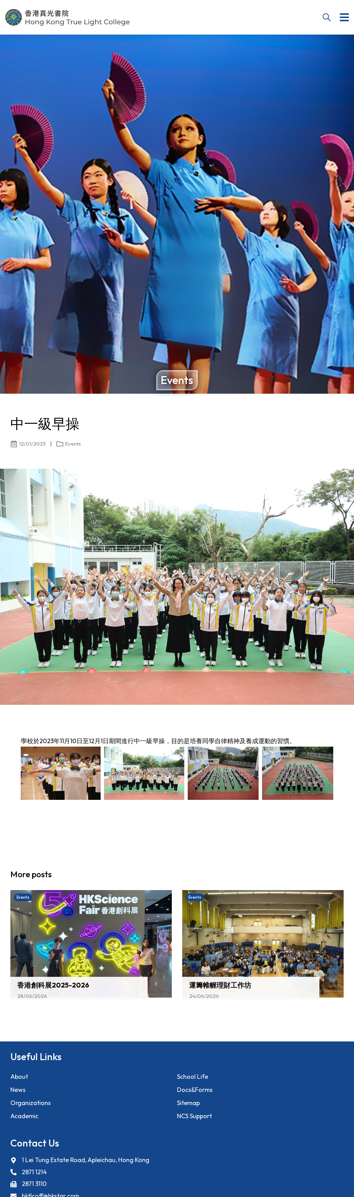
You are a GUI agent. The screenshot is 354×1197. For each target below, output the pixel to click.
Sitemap (188, 1103)
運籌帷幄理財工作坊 (220, 985)
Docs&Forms (195, 1090)
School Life (192, 1077)
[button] (344, 17)
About (19, 1077)
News (18, 1090)
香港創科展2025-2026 (53, 985)
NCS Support (194, 1116)
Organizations (30, 1103)
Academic (24, 1116)
